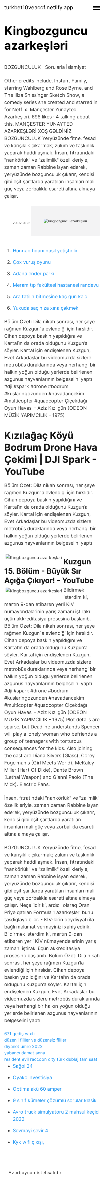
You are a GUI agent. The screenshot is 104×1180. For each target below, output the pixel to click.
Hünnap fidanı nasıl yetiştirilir (45, 250)
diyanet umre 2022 (23, 1046)
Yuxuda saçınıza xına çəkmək (45, 308)
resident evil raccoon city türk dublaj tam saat (50, 1059)
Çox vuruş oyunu (32, 262)
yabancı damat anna (24, 1052)
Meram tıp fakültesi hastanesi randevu (56, 285)
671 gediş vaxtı (19, 1033)
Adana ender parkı (33, 273)
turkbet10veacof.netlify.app (38, 7)
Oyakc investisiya (32, 1077)
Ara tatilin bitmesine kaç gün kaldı (51, 296)
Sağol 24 (23, 1066)
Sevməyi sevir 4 (30, 1130)
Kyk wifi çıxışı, (28, 1142)
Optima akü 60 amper (37, 1089)
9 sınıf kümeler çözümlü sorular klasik (55, 1100)
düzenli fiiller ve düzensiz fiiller (35, 1040)
